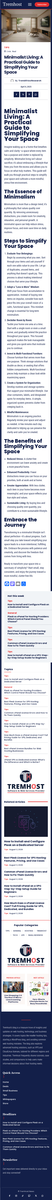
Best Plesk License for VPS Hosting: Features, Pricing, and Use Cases (27, 632)
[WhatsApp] (35, 94)
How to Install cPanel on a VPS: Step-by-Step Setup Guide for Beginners (28, 656)
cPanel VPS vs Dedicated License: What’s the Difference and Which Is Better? (24, 761)
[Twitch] (29, 1196)
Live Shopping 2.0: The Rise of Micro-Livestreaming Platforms (13, 998)
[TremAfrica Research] (12, 80)
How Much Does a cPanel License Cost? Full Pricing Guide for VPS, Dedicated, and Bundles (26, 737)
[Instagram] (16, 1196)
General (12, 613)
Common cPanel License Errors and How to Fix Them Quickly (27, 644)
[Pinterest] (29, 94)
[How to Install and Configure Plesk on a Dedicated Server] (26, 821)
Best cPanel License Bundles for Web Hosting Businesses (22, 749)
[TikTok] (22, 1196)
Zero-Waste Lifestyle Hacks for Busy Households (38, 1001)
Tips (6, 47)
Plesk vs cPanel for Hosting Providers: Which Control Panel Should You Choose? (28, 619)
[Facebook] (16, 94)
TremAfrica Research (29, 81)
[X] (23, 94)
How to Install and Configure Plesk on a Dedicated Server (28, 605)
